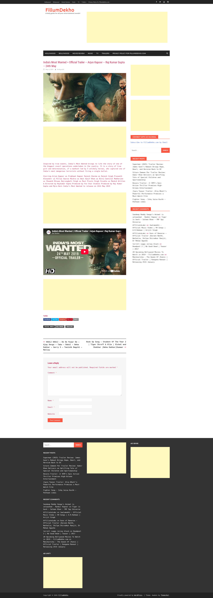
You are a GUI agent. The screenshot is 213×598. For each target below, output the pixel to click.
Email (76, 319)
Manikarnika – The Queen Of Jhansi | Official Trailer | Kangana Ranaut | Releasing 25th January (150, 259)
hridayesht (60, 69)
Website (51, 414)
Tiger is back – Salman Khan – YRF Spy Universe (150, 219)
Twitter (55, 319)
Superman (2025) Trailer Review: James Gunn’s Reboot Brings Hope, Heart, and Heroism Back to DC (149, 166)
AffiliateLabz (139, 225)
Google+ (62, 319)
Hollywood (47, 2)
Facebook (47, 319)
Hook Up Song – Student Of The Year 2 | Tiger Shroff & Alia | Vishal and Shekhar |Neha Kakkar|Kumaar (106, 344)
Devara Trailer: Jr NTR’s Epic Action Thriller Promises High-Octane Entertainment (148, 185)
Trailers (84, 2)
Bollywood (56, 2)
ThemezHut (165, 595)
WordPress (138, 595)
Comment (52, 373)
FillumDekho (59, 10)
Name (51, 401)
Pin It (69, 319)
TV (78, 2)
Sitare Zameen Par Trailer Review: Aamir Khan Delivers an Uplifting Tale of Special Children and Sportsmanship (62, 468)
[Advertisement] (127, 27)
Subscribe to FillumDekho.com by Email (149, 142)
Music (74, 2)
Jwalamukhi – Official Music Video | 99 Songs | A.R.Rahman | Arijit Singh (149, 227)
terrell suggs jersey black (146, 244)
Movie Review (65, 2)
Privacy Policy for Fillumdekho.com (98, 2)
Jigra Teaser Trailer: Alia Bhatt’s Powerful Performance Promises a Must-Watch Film (150, 193)
